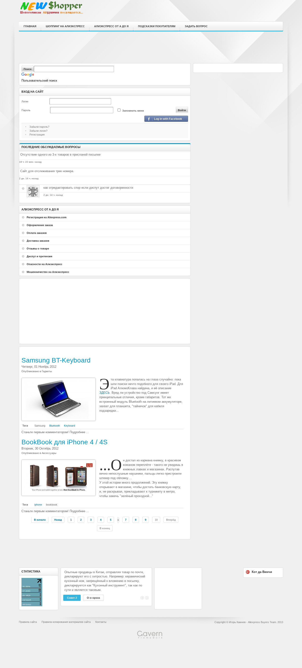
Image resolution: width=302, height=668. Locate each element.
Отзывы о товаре (38, 248)
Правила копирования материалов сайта (66, 621)
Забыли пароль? (39, 126)
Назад (58, 519)
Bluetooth (54, 425)
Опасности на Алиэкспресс (44, 264)
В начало (40, 519)
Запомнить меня (133, 110)
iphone (38, 504)
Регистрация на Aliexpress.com (47, 217)
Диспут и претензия (39, 256)
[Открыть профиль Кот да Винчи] (30, 193)
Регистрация (37, 134)
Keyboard (69, 425)
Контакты (100, 621)
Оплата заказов (37, 232)
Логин (24, 101)
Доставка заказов (38, 240)
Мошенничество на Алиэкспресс (48, 272)
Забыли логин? (38, 130)
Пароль (25, 110)
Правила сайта (28, 621)
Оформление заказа (40, 225)
